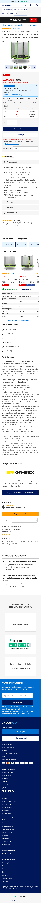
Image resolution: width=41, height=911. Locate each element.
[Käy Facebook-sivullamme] (6, 792)
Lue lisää (16, 229)
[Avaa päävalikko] (2, 5)
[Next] (34, 67)
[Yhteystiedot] (29, 5)
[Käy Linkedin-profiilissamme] (9, 792)
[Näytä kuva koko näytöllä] (38, 63)
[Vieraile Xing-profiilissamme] (13, 792)
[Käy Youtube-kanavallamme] (3, 792)
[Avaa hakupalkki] (26, 5)
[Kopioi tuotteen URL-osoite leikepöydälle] (38, 31)
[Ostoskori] (37, 5)
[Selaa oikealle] (39, 20)
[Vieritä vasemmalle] (2, 20)
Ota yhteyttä (20, 732)
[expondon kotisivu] (4, 25)
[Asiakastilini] (33, 5)
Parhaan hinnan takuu (12, 144)
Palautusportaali (21, 738)
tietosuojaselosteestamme (11, 711)
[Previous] (7, 67)
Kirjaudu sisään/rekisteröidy (13, 95)
